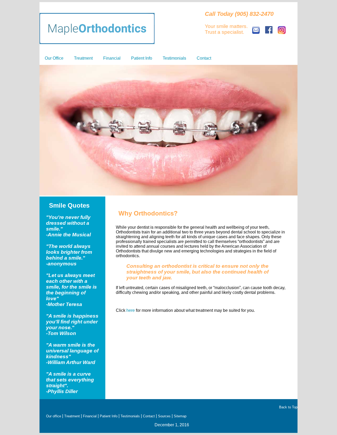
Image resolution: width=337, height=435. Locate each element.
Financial (112, 58)
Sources (164, 416)
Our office (53, 416)
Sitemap (180, 416)
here (130, 310)
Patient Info (141, 58)
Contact (204, 58)
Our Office (54, 58)
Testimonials (174, 58)
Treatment (83, 58)
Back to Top (288, 407)
